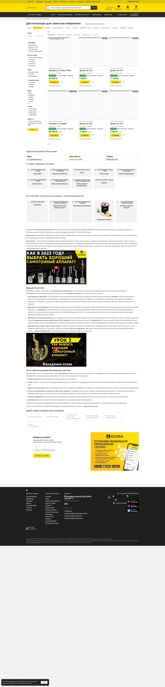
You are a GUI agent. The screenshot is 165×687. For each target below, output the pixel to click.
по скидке (95, 34)
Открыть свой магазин (93, 1)
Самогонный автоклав (35, 51)
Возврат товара (49, 507)
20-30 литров (32, 113)
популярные (60, 34)
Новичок (31, 99)
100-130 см (32, 61)
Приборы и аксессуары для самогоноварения (92, 416)
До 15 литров (33, 108)
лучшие (68, 27)
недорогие (47, 27)
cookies (13, 681)
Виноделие (29, 501)
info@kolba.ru (68, 511)
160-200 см (32, 65)
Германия (123, 27)
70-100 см (32, 59)
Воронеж (30, 1)
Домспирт (115, 27)
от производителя (58, 27)
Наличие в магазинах (55, 85)
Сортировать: (51, 34)
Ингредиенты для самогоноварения (110, 416)
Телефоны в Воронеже (135, 14)
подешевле (69, 34)
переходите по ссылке (90, 406)
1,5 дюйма (32, 82)
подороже (77, 34)
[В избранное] (62, 82)
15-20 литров (32, 111)
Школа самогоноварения (52, 501)
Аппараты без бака (52, 416)
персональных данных (32, 542)
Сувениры (29, 509)
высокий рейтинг (86, 34)
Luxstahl (96, 27)
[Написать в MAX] (125, 2)
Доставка (48, 1)
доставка (52, 503)
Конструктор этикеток (82, 14)
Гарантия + (80, 1)
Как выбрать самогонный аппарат (95, 23)
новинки (130, 27)
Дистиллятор (33, 45)
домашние (83, 27)
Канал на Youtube (121, 503)
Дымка (31, 97)
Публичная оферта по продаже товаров (75, 513)
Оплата (55, 1)
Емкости (28, 503)
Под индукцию (33, 76)
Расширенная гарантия (52, 523)
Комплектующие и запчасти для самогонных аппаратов (73, 416)
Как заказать (49, 514)
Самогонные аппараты (65, 14)
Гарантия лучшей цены (51, 512)
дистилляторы (38, 27)
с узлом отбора (105, 27)
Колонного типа (33, 47)
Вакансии (72, 1)
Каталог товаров (36, 14)
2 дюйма (31, 84)
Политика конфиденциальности (73, 518)
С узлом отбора (33, 49)
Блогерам (48, 518)
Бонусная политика (50, 509)
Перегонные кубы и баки (35, 416)
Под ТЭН (31, 74)
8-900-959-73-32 (112, 159)
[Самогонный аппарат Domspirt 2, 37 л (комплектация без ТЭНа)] (62, 51)
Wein (90, 27)
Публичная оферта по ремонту (73, 515)
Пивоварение (30, 498)
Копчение (29, 507)
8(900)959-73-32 (133, 1)
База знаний (108, 14)
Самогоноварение (31, 496)
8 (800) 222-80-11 (77, 497)
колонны (75, 27)
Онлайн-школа (122, 14)
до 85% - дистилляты (35, 121)
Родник (31, 101)
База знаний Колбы (50, 521)
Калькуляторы (96, 14)
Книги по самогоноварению (33, 425)
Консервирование (31, 505)
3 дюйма (31, 86)
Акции (53, 14)
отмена (29, 27)
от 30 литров (32, 115)
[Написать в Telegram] (122, 2)
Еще (29, 103)
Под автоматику (33, 72)
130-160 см (32, 63)
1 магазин (39, 1)
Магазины (48, 496)
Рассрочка (63, 1)
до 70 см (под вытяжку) (35, 57)
